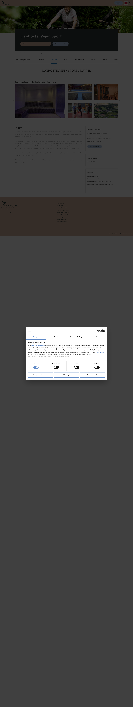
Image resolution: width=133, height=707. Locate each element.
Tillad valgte (66, 375)
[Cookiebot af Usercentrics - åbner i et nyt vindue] (97, 330)
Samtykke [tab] (36, 337)
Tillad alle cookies (92, 375)
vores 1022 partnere (38, 345)
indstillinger (100, 352)
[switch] (56, 367)
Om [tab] (97, 337)
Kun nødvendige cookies (40, 375)
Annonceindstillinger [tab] (76, 337)
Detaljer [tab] (56, 337)
